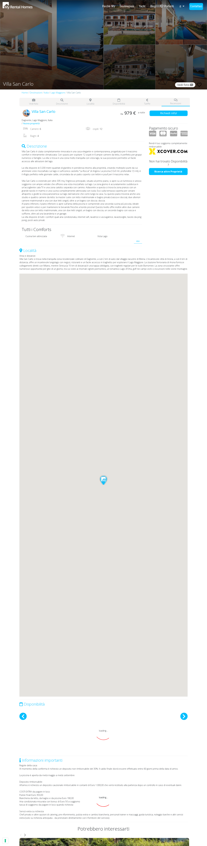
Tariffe (147, 103)
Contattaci (196, 6)
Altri (138, 241)
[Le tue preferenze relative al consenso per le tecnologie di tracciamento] (5, 841)
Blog (152, 6)
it (181, 6)
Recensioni (175, 103)
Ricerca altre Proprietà (168, 171)
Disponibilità (119, 103)
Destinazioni (127, 6)
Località (90, 103)
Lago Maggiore (58, 92)
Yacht (142, 6)
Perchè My (108, 6)
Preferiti (168, 6)
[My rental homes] (22, 7)
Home (25, 92)
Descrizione (62, 103)
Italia (46, 92)
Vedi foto (33, 103)
